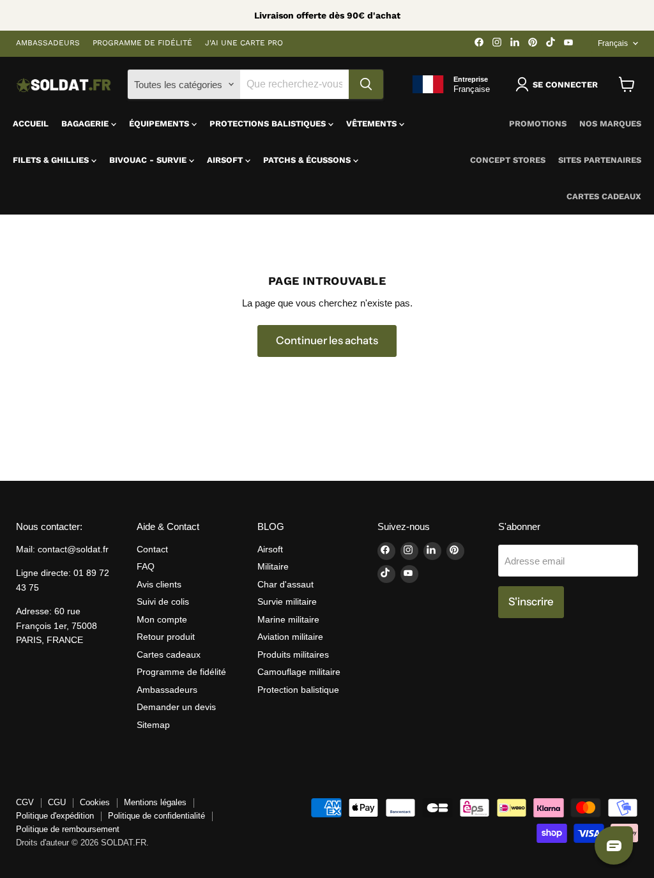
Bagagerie (86, 123)
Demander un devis (176, 707)
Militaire (273, 566)
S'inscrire (531, 601)
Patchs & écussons (308, 160)
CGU (57, 802)
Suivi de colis (163, 601)
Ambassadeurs (48, 43)
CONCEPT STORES (507, 160)
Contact (152, 549)
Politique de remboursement (67, 829)
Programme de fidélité (142, 43)
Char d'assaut (285, 584)
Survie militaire (287, 601)
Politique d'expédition (55, 816)
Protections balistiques (268, 123)
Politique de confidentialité (156, 816)
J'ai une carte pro (244, 43)
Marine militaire (288, 619)
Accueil (31, 123)
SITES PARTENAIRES (599, 160)
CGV (25, 802)
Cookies (95, 802)
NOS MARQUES (610, 123)
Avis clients (159, 584)
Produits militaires (293, 654)
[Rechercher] (366, 84)
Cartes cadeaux (604, 196)
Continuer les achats (327, 340)
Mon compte (162, 619)
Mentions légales (155, 802)
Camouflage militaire (298, 672)
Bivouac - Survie (149, 160)
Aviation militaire (290, 637)
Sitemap (153, 725)
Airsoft (226, 160)
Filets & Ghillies (52, 160)
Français (613, 43)
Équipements (160, 123)
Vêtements (372, 123)
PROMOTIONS (538, 123)
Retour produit (166, 637)
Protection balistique (298, 690)
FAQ (146, 566)
